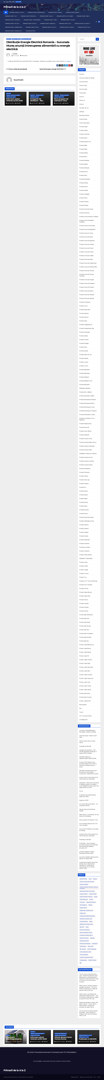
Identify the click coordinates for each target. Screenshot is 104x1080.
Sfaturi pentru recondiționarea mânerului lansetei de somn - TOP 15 (88, 995)
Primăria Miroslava (84, 384)
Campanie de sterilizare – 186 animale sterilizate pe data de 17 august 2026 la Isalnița (88, 751)
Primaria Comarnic (84, 213)
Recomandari (83, 704)
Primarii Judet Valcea (12, 23)
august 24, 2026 (36, 1041)
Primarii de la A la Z (15, 6)
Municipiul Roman (84, 115)
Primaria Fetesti (83, 336)
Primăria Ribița (83, 498)
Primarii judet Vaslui (30, 23)
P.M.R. (87, 927)
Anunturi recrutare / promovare (87, 891)
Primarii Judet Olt (11, 16)
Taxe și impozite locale (85, 951)
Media (90, 921)
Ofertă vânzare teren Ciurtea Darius (63, 1038)
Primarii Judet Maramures (36, 12)
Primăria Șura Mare (84, 547)
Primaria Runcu (83, 513)
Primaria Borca (83, 171)
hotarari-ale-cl (83, 907)
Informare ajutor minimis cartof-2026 (14, 100)
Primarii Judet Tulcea (68, 20)
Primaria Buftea (83, 190)
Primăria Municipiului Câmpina (87, 399)
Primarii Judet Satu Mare (65, 16)
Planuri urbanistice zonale (86, 932)
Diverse (81, 104)
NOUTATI (82, 927)
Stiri (80, 708)
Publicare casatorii (84, 938)
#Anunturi (24, 55)
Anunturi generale (84, 884)
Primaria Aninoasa (84, 134)
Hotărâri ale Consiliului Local (86, 910)
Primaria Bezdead (84, 160)
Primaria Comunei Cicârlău (86, 244)
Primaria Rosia (83, 506)
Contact (98, 1077)
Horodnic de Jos (84, 108)
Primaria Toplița (83, 569)
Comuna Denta (83, 81)
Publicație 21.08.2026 (85, 839)
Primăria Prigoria (84, 483)
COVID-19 (82, 100)
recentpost (94, 943)
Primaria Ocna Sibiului (85, 431)
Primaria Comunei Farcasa (86, 270)
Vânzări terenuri (92, 960)
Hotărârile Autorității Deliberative (87, 916)
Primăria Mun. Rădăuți (85, 392)
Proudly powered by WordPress (11, 1077)
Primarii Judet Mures (55, 12)
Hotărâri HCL (83, 913)
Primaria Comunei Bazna (86, 237)
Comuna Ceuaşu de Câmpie (87, 78)
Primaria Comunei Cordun (86, 252)
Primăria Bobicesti (84, 168)
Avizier (95, 896)
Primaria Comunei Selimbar (86, 294)
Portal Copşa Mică (84, 123)
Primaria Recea (83, 494)
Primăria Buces (83, 186)
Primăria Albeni (83, 130)
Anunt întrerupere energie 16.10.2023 (52, 69)
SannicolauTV (83, 946)
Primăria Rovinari (84, 509)
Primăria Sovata (83, 536)
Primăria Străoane (84, 543)
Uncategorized (83, 719)
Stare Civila (90, 946)
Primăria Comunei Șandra (86, 291)
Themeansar (30, 1077)
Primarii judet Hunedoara (13, 27)
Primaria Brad (83, 175)
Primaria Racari (83, 491)
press (20, 1041)
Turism (81, 712)
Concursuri (82, 902)
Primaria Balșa (83, 149)
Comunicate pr (30, 31)
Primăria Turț (83, 577)
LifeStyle (81, 111)
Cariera (91, 899)
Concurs (81, 96)
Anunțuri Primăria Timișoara (86, 896)
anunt (90, 878)
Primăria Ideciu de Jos (85, 354)
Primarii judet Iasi (65, 23)
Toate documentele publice (86, 957)
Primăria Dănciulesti (84, 309)
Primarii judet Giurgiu (67, 27)
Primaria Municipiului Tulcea (87, 414)
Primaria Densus (83, 317)
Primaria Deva (83, 321)
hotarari (90, 905)
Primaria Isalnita (39, 95)
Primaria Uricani (83, 588)
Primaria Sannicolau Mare (86, 517)
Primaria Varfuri (83, 599)
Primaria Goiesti (83, 351)
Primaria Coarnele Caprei (86, 209)
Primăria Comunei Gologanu (87, 283)
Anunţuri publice (83, 894)
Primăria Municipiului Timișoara (88, 410)
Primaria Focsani (83, 339)
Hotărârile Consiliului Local (86, 918)
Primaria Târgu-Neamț (85, 554)
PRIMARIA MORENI (84, 388)
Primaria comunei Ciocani (86, 248)
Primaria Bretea (83, 183)
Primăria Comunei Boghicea (87, 240)
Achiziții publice (83, 878)
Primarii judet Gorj (32, 27)
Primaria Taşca (83, 562)
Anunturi (9, 93)
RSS (95, 1077)
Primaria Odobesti (84, 435)
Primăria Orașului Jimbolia (86, 461)
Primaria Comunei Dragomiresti (13, 95)
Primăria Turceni (83, 573)
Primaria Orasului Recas (86, 465)
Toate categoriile (84, 954)
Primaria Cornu (83, 306)
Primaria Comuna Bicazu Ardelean (88, 216)
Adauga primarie (74, 1077)
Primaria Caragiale (84, 194)
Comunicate (82, 93)
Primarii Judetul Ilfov (17, 12)
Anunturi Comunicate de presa (87, 881)
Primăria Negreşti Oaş (85, 423)
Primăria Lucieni (83, 362)
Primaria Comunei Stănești (86, 298)
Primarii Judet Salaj (46, 16)
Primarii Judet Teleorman (32, 20)
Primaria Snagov (83, 532)
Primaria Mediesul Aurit (85, 381)
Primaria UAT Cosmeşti (85, 584)
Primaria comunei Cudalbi (86, 255)
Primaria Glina (83, 347)
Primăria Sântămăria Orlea (86, 521)
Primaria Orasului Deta (85, 450)
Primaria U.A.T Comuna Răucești (88, 581)
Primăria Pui (82, 487)
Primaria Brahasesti (84, 179)
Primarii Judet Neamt (73, 12)
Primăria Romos (83, 502)
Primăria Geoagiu (84, 343)
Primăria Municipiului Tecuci (87, 407)
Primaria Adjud (83, 126)
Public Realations (71, 1052)
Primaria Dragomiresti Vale (86, 328)
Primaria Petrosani (84, 472)
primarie (15, 53)
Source (69, 61)
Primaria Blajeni (83, 164)
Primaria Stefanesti (84, 539)
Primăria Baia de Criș (85, 141)
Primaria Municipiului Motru (87, 403)
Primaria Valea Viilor (84, 596)
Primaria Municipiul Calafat (86, 396)
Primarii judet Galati (49, 27)
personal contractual (84, 929)
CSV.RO (40, 1061)
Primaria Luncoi (83, 366)
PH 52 (81, 791)
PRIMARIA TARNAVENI (86, 558)
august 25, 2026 (12, 1041)
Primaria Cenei (83, 198)
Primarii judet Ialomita (82, 23)
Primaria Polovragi (84, 480)
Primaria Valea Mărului (85, 592)
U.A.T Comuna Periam (85, 716)
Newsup (24, 1077)
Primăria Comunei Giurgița (86, 279)
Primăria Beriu (83, 156)
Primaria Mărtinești (84, 373)
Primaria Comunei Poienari (86, 287)
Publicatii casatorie (84, 940)
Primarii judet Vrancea (47, 23)
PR (65, 1052)
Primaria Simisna (83, 528)
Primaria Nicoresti (84, 427)
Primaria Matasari (84, 377)
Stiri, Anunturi (83, 949)
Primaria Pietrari (83, 476)
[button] (96, 21)
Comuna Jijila (83, 85)
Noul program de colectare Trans (61, 100)
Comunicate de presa (57, 1052)
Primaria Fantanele (84, 332)
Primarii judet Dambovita (13, 31)
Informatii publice (84, 921)
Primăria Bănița (83, 153)
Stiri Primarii (30, 1052)
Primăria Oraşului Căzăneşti (86, 446)
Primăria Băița (83, 145)
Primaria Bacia (83, 138)
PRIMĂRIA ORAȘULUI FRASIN (88, 453)
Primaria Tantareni (84, 551)
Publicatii (92, 938)
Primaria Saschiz (84, 524)
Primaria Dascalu (84, 313)
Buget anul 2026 (83, 800)
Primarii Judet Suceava (12, 20)
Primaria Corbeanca (64, 95)
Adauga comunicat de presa (86, 1077)
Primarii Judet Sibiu (83, 16)
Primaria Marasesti (84, 369)
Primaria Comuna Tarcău (86, 233)
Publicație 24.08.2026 (85, 746)
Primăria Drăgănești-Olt (85, 324)
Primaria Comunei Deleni (86, 259)
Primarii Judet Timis (50, 20)
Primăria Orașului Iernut (86, 457)
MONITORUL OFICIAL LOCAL (86, 924)
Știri (81, 962)
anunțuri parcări (92, 894)
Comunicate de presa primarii (42, 1052)
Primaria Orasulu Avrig (85, 438)
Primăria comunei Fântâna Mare (88, 267)
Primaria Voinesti (83, 603)
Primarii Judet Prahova (28, 16)
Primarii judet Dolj (84, 27)
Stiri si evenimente (92, 949)
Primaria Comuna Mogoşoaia (87, 229)
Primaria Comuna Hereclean (87, 225)
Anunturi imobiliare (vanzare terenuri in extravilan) (89, 887)
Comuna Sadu (83, 89)
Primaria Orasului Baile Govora (87, 442)
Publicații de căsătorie (85, 943)
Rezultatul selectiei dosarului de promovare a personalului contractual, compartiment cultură (88, 772)
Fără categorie (83, 905)
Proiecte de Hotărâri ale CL (86, 935)
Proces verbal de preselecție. (17, 69)
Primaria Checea (83, 201)
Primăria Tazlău (83, 566)
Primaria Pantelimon (84, 468)
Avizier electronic (84, 899)
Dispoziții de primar (91, 902)
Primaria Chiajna (83, 205)
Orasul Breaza (83, 119)
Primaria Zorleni (83, 611)
